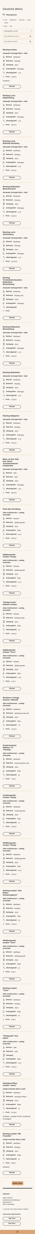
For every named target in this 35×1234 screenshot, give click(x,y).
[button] (17, 1183)
